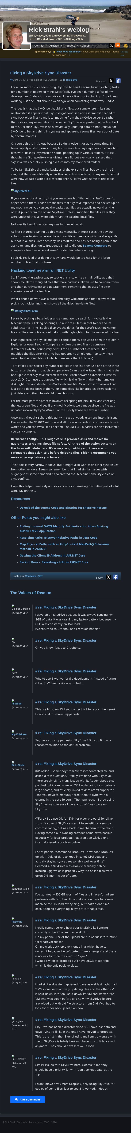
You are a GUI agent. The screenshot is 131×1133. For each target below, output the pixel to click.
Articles (54, 45)
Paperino (17, 921)
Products (69, 45)
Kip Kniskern (19, 734)
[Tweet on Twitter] (111, 80)
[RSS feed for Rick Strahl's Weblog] (118, 45)
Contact (39, 45)
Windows (30, 576)
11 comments (70, 79)
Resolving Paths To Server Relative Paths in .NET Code (58, 537)
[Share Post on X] (109, 576)
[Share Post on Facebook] (115, 576)
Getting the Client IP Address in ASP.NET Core (52, 555)
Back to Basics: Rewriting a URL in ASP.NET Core (54, 562)
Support (85, 45)
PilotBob (17, 703)
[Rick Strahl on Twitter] (111, 45)
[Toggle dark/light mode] (125, 45)
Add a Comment (29, 1099)
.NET (40, 576)
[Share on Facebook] (118, 80)
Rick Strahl (18, 765)
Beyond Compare (95, 245)
